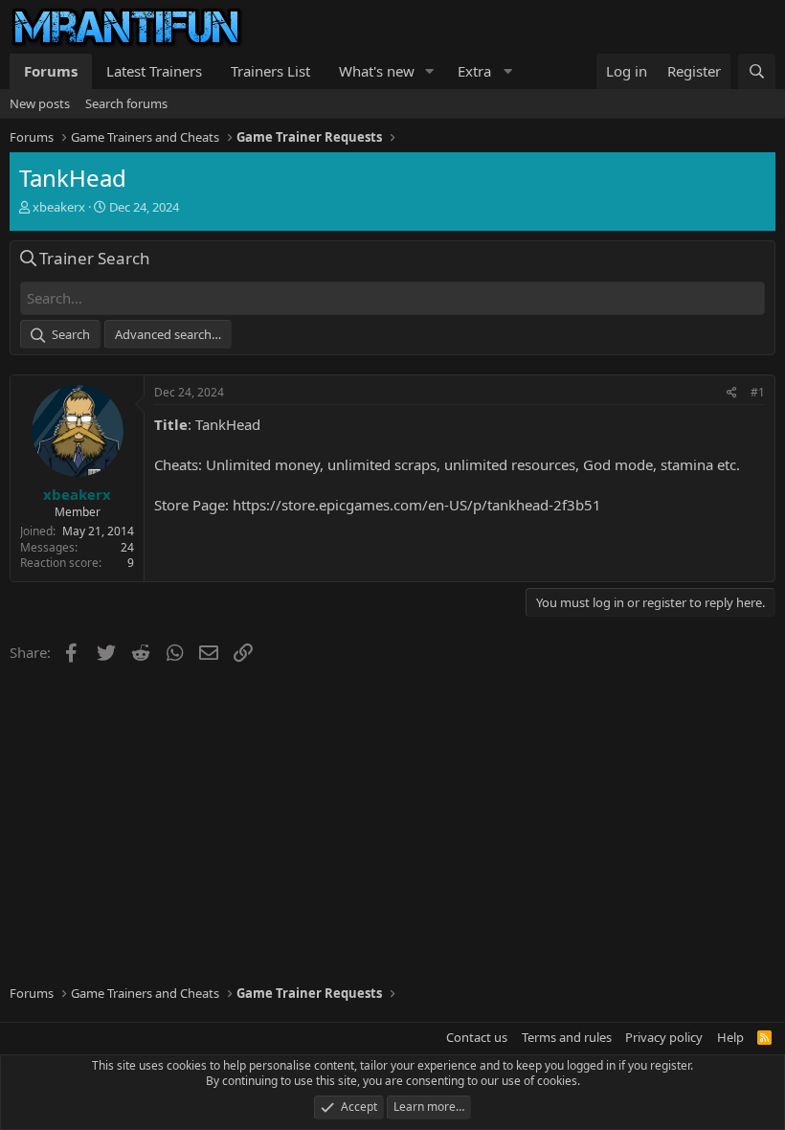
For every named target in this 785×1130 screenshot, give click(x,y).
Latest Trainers (154, 70)
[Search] (756, 71)
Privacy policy (664, 1037)
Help (730, 1037)
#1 (758, 392)
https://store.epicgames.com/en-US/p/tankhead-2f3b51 (417, 504)
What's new (377, 70)
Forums (51, 70)
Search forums (126, 103)
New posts (40, 103)
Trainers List (270, 70)
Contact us (476, 1037)
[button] (429, 71)
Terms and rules (567, 1037)
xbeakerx (59, 206)
